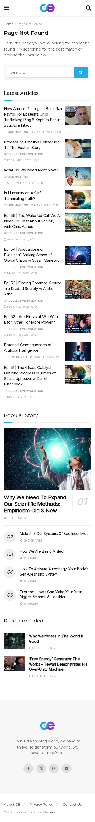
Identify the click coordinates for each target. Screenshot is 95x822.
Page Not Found (29, 24)
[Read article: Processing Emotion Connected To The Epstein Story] (78, 148)
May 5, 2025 (41, 205)
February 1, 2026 (18, 160)
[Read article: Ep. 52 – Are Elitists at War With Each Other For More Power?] (78, 323)
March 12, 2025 (17, 334)
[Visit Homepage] (47, 8)
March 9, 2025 (43, 357)
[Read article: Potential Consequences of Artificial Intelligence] (78, 351)
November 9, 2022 (44, 676)
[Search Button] (88, 8)
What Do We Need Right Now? (31, 169)
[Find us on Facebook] (28, 768)
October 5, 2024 (43, 648)
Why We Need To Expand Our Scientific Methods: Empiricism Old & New (35, 504)
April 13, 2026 (43, 132)
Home (8, 24)
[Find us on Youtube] (66, 768)
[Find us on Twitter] (41, 768)
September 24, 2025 (20, 183)
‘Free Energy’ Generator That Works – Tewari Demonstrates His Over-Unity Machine (58, 664)
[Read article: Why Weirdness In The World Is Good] (14, 640)
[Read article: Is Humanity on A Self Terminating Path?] (78, 199)
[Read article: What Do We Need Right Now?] (78, 176)
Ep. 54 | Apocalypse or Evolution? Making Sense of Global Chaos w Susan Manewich (32, 255)
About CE (12, 804)
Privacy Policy (41, 804)
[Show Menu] (6, 8)
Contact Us (72, 804)
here (52, 812)
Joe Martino (18, 132)
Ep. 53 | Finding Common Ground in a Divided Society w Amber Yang (32, 288)
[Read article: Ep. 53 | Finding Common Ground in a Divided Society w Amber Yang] (78, 289)
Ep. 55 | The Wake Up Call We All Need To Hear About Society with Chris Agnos (32, 221)
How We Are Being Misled (42, 551)
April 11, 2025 (15, 239)
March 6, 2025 (16, 397)
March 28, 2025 (17, 273)
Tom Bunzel (18, 357)
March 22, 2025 (17, 306)
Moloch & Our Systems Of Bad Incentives (54, 533)
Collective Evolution (25, 154)
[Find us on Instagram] (54, 768)
